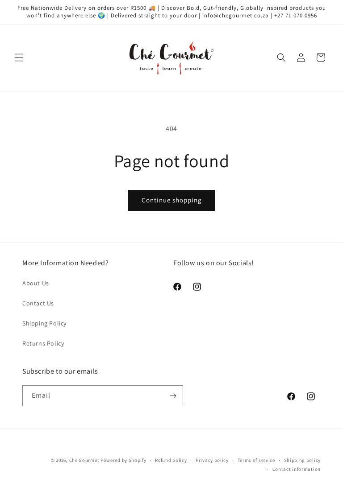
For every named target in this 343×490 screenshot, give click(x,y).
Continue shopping (172, 200)
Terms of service (256, 460)
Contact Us (38, 303)
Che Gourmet (84, 460)
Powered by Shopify (123, 460)
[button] (19, 57)
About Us (35, 283)
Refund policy (171, 460)
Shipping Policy (44, 323)
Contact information (296, 469)
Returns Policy (43, 343)
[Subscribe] (173, 395)
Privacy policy (212, 460)
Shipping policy (302, 460)
